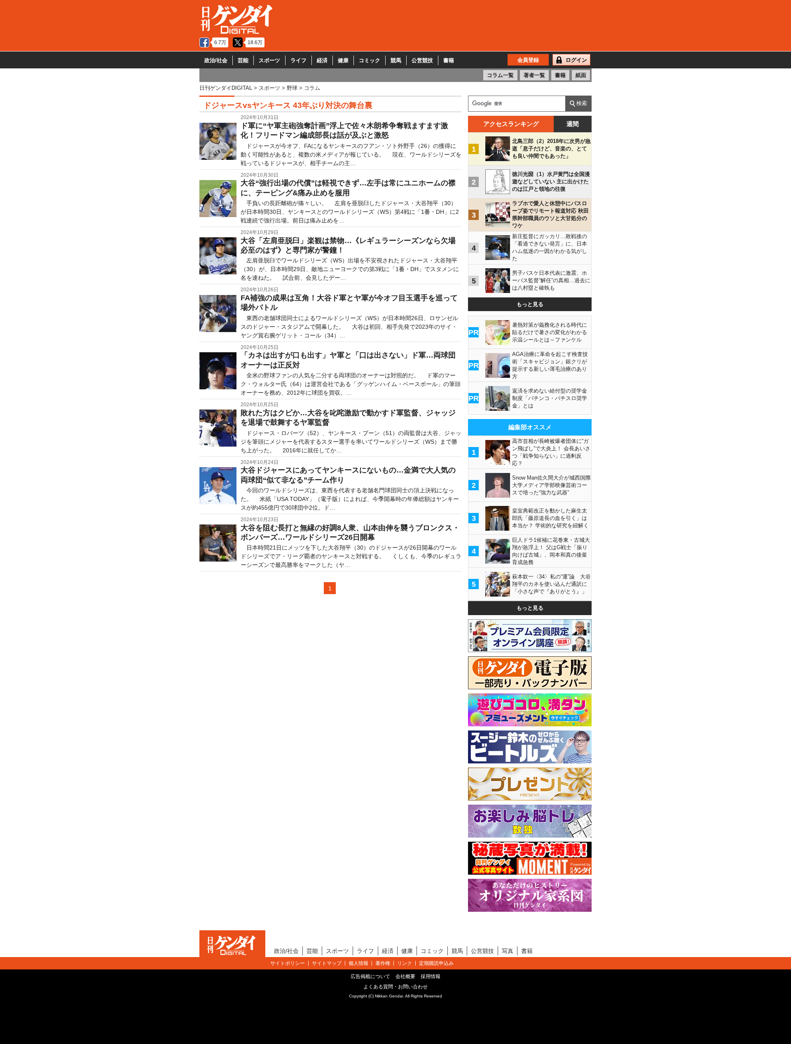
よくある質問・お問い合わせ (395, 987)
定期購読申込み (436, 963)
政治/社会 (215, 60)
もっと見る (530, 304)
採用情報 (430, 976)
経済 (322, 60)
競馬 (396, 60)
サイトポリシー (287, 963)
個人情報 (358, 963)
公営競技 (422, 60)
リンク (404, 963)
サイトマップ (327, 963)
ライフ (298, 60)
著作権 (382, 963)
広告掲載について (370, 976)
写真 (507, 951)
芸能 (243, 60)
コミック (369, 60)
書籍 (448, 60)
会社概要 (405, 976)
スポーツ (269, 60)
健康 (343, 60)
